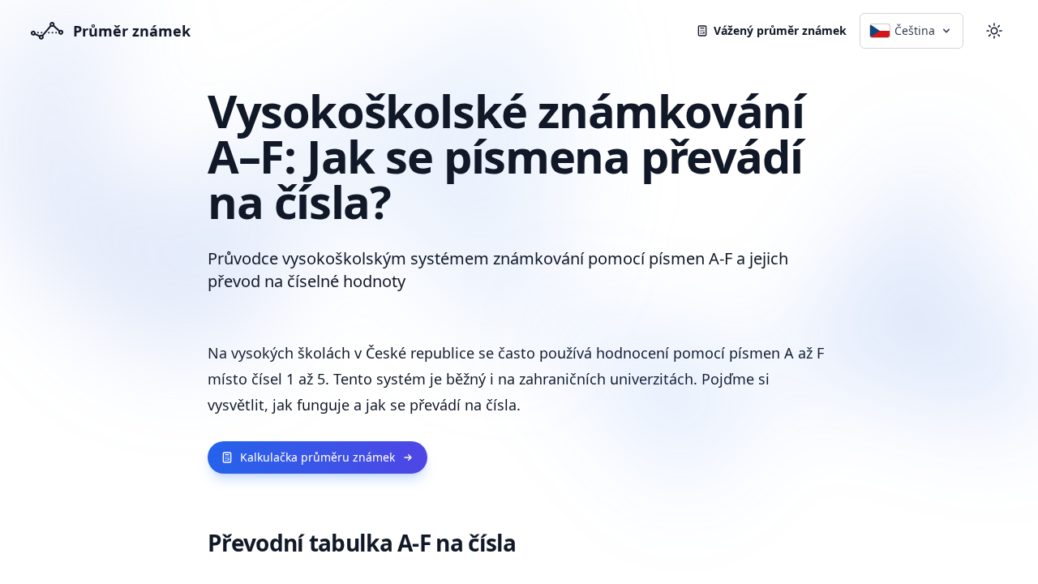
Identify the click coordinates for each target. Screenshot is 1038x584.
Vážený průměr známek (780, 30)
